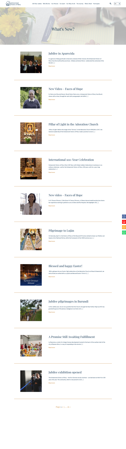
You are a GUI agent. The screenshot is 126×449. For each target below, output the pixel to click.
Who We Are (46, 3)
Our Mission (54, 3)
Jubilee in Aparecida (61, 53)
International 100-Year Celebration (71, 159)
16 (68, 406)
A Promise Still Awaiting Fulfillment (72, 337)
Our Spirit (62, 3)
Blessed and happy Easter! (65, 266)
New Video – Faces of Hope (66, 89)
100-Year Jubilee (37, 3)
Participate (96, 3)
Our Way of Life (70, 3)
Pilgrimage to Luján (61, 230)
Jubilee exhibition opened (65, 372)
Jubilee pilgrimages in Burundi (68, 301)
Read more (52, 66)
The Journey (79, 3)
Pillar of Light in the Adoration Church (73, 124)
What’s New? (88, 3)
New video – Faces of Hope (66, 195)
